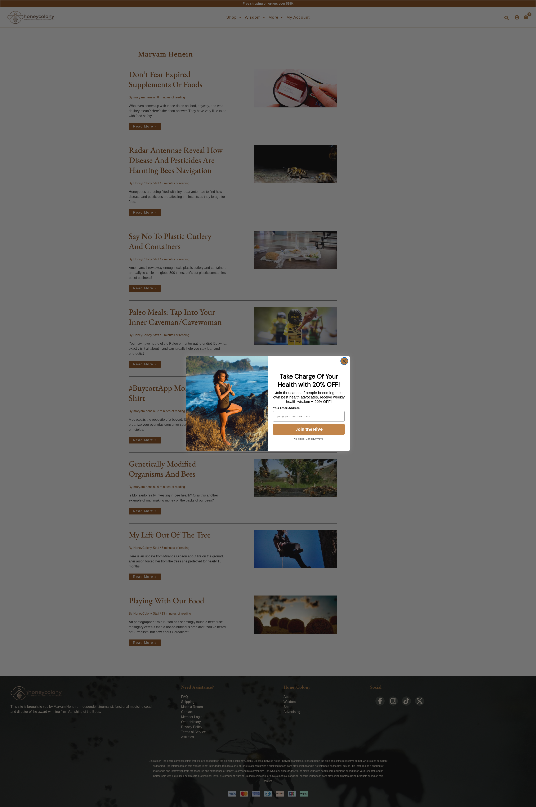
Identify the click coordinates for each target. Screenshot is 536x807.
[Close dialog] (344, 361)
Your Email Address (286, 408)
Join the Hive (309, 429)
